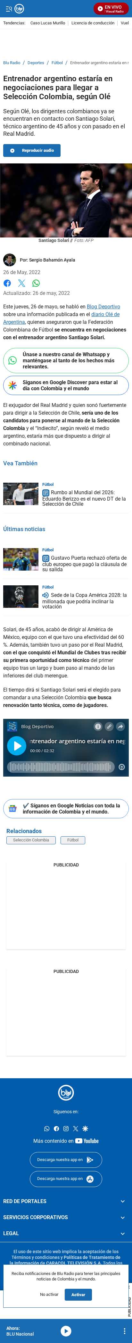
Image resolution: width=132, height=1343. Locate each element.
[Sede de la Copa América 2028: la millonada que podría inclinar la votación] (20, 596)
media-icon (66, 1331)
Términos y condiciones (36, 1257)
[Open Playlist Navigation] (125, 1331)
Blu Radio (11, 63)
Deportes (36, 63)
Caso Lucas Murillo (47, 23)
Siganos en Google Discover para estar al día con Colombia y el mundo (70, 385)
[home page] (66, 1093)
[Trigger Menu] (8, 9)
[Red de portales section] (123, 1201)
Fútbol (57, 63)
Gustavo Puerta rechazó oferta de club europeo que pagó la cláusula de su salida (84, 563)
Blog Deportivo (103, 307)
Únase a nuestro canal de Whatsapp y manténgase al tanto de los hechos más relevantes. (68, 360)
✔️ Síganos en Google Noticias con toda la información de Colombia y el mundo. (71, 809)
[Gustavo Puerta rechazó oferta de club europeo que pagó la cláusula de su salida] (20, 559)
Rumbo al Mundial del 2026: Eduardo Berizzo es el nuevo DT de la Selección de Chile (84, 498)
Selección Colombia (31, 840)
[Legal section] (123, 1234)
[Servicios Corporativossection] (123, 1217)
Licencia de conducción (92, 23)
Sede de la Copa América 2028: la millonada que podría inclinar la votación (84, 601)
